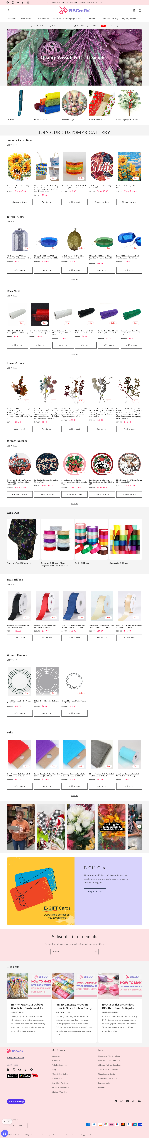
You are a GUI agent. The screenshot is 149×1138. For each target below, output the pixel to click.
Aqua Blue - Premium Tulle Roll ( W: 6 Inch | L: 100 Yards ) (128, 775)
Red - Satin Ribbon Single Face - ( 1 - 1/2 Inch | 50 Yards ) (47, 626)
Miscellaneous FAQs (106, 1074)
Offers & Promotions (60, 1087)
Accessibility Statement (107, 1078)
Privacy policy (58, 1135)
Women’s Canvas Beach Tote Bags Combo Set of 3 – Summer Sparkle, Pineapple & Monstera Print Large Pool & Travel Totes (46, 189)
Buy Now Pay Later (60, 1083)
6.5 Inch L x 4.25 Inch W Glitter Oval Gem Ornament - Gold (72, 257)
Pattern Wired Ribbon (17, 563)
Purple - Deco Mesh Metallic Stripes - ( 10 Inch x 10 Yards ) (108, 333)
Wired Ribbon (96, 120)
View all (74, 279)
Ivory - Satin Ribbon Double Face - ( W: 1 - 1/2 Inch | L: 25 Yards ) (101, 626)
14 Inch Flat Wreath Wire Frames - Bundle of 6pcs (19, 702)
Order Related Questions (108, 1069)
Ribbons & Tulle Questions (109, 1056)
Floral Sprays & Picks (127, 120)
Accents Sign (67, 120)
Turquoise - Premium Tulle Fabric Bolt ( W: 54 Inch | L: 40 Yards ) (73, 775)
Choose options (19, 202)
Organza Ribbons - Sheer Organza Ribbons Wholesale (54, 564)
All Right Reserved (30, 1135)
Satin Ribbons (82, 563)
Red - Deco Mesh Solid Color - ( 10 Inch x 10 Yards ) (40, 332)
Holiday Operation (60, 1092)
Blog (54, 1069)
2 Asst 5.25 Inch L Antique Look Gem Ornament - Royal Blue (127, 257)
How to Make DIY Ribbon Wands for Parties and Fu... (28, 1006)
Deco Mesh (39, 120)
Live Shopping (112, 26)
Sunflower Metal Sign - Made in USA (127, 187)
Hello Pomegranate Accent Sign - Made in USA (101, 187)
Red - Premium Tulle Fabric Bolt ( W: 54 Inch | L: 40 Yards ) (19, 775)
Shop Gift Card (95, 891)
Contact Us (56, 1060)
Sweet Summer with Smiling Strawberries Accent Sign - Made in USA (74, 482)
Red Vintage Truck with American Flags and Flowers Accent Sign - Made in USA (19, 482)
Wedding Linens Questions (109, 1060)
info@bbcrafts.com (15, 1057)
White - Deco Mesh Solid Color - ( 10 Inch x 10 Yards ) (17, 332)
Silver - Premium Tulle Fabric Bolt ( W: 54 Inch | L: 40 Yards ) (101, 775)
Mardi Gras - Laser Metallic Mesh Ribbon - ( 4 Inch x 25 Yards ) (73, 187)
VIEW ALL (12, 221)
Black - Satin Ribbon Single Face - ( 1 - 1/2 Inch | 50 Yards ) (19, 626)
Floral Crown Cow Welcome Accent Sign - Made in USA (129, 481)
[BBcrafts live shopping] (34, 1077)
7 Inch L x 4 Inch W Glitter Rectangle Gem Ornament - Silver (19, 257)
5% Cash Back (40, 26)
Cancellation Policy (60, 1074)
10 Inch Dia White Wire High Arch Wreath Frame (46, 702)
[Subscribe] (95, 952)
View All (12, 145)
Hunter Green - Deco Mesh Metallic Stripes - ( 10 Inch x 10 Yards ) (131, 333)
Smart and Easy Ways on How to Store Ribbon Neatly (74, 1006)
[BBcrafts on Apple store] (12, 1077)
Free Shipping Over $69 (86, 26)
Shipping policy (87, 1135)
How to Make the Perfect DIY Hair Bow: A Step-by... (119, 1006)
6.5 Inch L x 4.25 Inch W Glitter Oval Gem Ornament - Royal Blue (46, 257)
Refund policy (45, 1135)
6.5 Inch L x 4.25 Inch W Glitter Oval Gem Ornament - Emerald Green (100, 258)
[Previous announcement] (48, 2)
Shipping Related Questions (109, 1065)
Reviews (101, 1087)
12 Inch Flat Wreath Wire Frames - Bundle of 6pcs (74, 702)
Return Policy (58, 1078)
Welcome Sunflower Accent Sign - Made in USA (19, 187)
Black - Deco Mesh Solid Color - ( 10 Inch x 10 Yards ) (85, 332)
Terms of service (72, 1135)
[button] (10, 10)
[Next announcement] (101, 2)
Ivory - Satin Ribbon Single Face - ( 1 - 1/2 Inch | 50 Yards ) (129, 626)
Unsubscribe (12, 1065)
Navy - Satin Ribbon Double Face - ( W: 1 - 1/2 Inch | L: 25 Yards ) (74, 626)
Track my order (104, 1083)
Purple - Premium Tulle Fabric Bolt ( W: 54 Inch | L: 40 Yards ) (47, 775)
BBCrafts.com (18, 1135)
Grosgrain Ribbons (118, 563)
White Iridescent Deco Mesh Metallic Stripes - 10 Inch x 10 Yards (62, 333)
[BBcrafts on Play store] (25, 1077)
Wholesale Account (61, 26)
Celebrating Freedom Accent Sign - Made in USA (46, 481)
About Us (56, 1056)
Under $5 (11, 120)
